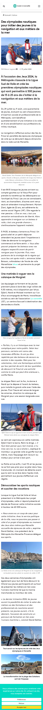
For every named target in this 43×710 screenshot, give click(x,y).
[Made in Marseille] (21, 6)
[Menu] (39, 6)
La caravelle (36, 298)
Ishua (15, 264)
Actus (14, 15)
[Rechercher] (4, 6)
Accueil (8, 15)
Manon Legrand (10, 69)
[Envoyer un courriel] (17, 69)
